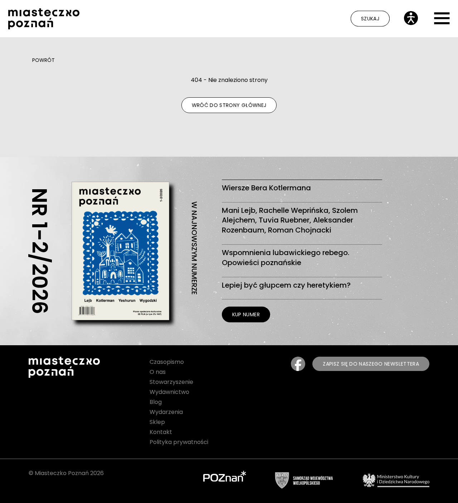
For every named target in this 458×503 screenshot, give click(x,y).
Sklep (157, 422)
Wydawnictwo (169, 392)
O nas (158, 372)
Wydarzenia (166, 412)
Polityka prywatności (179, 442)
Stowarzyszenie (171, 382)
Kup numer (246, 314)
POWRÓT (43, 60)
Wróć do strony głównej (229, 105)
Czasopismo (167, 362)
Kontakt (161, 432)
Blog (156, 402)
